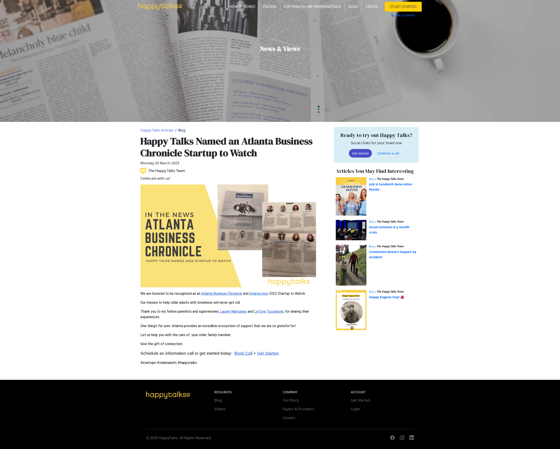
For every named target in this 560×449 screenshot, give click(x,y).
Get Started (405, 6)
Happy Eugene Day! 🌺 (386, 297)
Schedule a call (388, 153)
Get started (360, 153)
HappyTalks (168, 437)
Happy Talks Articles (156, 130)
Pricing (269, 6)
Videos (371, 6)
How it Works (242, 6)
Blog (353, 6)
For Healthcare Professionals (312, 6)
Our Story (291, 400)
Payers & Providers (298, 409)
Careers (289, 417)
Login (355, 409)
